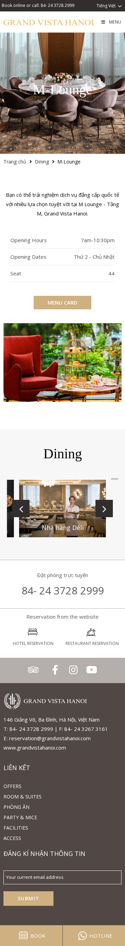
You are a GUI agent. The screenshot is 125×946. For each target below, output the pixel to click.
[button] (20, 508)
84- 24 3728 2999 (63, 590)
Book (37, 935)
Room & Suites (22, 796)
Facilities (15, 827)
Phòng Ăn (16, 807)
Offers (12, 786)
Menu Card (62, 302)
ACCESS (12, 838)
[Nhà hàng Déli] (62, 509)
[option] (62, 362)
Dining (42, 161)
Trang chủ (14, 161)
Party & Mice (20, 817)
